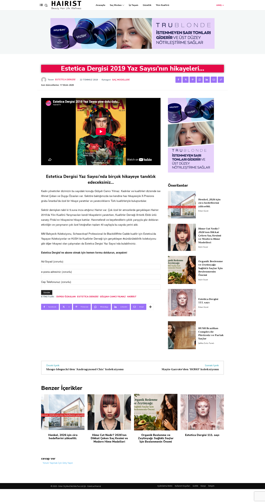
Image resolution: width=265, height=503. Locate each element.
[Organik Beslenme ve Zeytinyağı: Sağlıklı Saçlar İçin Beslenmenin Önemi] (182, 270)
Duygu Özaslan (66, 296)
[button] (46, 5)
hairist (131, 296)
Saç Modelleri (121, 80)
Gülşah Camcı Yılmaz (113, 296)
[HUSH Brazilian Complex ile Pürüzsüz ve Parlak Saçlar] (182, 335)
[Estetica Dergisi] (44, 79)
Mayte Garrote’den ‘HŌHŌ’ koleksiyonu (190, 369)
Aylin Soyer (203, 247)
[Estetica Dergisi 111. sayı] (182, 303)
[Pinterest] (193, 80)
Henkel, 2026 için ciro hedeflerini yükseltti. (209, 203)
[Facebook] (178, 80)
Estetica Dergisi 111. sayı (208, 301)
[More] (150, 307)
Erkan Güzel (203, 211)
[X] (185, 80)
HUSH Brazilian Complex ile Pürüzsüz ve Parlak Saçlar (211, 333)
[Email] (214, 80)
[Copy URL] (221, 80)
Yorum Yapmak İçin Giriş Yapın (58, 463)
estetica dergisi (87, 296)
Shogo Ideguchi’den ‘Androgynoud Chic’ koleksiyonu (85, 369)
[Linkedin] (207, 80)
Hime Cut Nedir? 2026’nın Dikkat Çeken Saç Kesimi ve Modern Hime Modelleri (209, 236)
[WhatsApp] (200, 80)
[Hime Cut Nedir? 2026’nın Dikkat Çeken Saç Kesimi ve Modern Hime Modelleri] (182, 237)
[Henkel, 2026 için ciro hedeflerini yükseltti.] (182, 205)
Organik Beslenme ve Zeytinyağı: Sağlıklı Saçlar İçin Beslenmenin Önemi (210, 268)
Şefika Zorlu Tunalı (206, 343)
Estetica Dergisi (65, 80)
